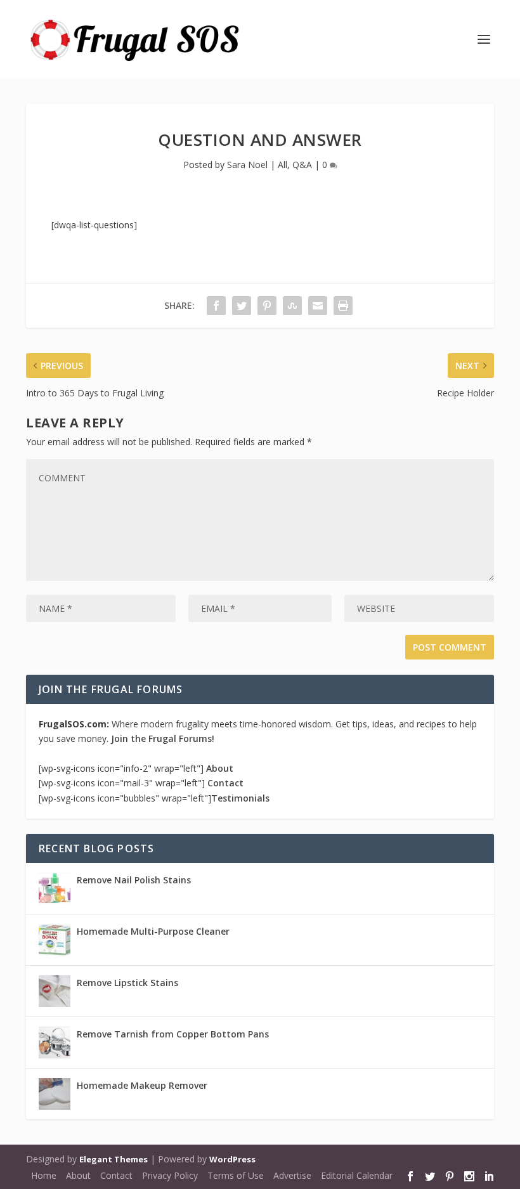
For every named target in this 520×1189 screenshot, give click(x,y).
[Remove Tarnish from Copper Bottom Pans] (54, 1042)
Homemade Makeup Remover (142, 1085)
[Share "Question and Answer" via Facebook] (216, 305)
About (219, 768)
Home (43, 1175)
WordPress (232, 1159)
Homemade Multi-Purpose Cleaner (153, 931)
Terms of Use (235, 1175)
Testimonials (240, 798)
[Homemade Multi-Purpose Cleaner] (54, 940)
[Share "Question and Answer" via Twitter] (241, 305)
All (282, 165)
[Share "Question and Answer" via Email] (317, 305)
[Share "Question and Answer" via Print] (343, 305)
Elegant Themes (113, 1159)
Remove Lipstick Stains (127, 983)
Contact (225, 783)
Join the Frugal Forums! (162, 738)
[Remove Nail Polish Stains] (54, 888)
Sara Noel (247, 165)
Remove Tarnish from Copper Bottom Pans (173, 1034)
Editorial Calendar (357, 1175)
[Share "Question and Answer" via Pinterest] (267, 305)
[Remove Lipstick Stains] (54, 991)
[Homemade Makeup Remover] (54, 1094)
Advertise (292, 1175)
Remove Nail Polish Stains (134, 880)
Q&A (302, 165)
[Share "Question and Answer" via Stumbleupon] (292, 305)
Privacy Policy (170, 1175)
